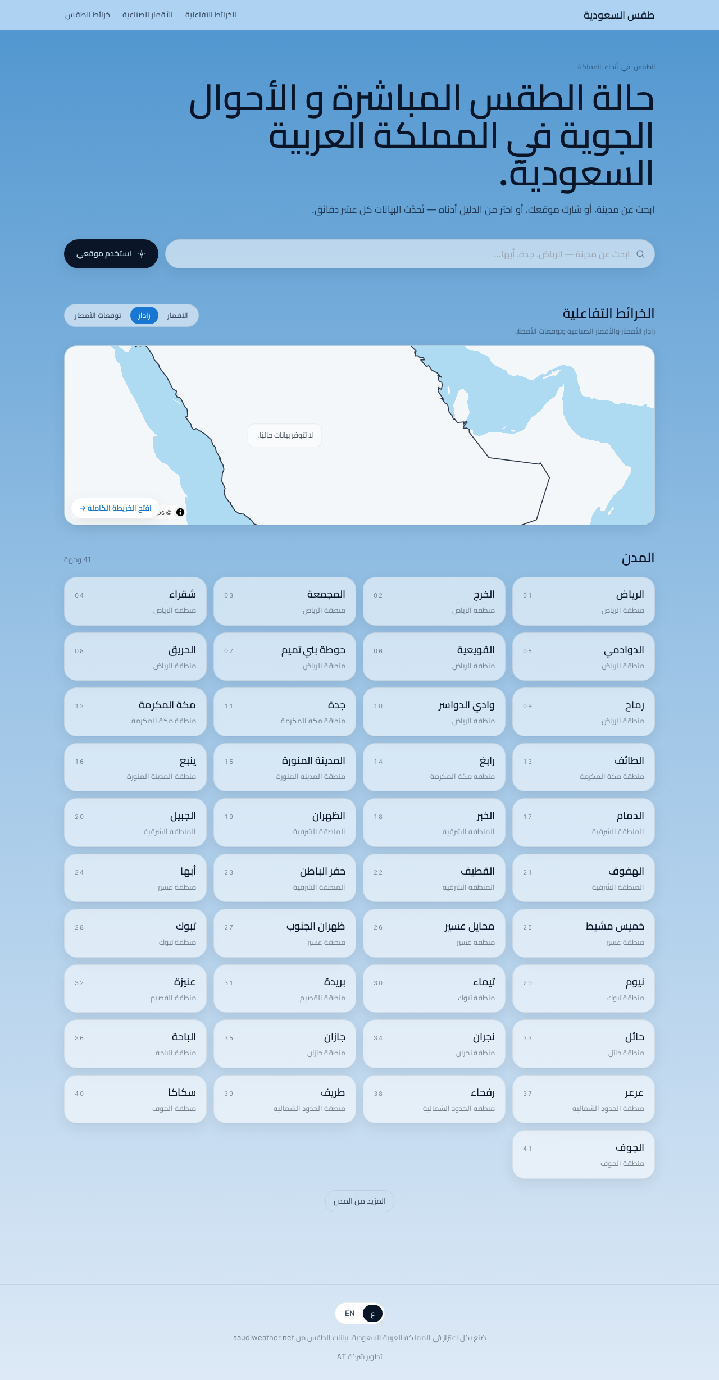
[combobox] (402, 254)
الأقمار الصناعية (147, 14)
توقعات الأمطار (98, 315)
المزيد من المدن (360, 1201)
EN (350, 1313)
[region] (359, 435)
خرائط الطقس (87, 14)
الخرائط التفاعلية (210, 14)
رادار (144, 315)
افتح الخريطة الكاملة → (115, 507)
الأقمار (177, 315)
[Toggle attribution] (180, 512)
